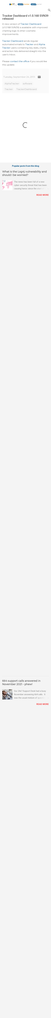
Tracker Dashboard (31, 24)
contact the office (19, 61)
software (27, 83)
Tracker (29, 44)
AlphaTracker (12, 83)
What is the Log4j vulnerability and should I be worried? (24, 173)
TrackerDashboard (26, 89)
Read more (42, 195)
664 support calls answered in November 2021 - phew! (21, 682)
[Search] (49, 10)
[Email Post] (39, 78)
